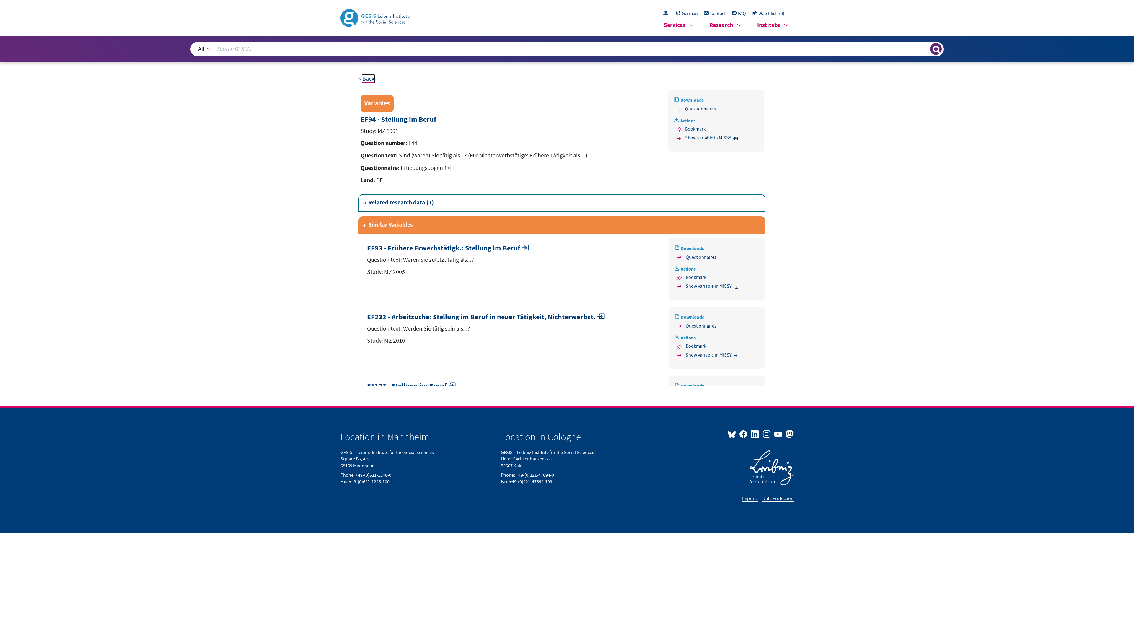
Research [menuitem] (721, 25)
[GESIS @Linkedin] (755, 434)
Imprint (750, 499)
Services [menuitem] (674, 25)
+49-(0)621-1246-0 (373, 475)
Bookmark (695, 129)
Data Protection (778, 499)
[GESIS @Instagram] (767, 434)
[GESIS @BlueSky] (733, 434)
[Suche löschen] (925, 49)
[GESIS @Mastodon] (789, 434)
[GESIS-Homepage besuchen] (375, 17)
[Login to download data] (667, 14)
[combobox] (567, 49)
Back (368, 79)
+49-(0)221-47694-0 (535, 475)
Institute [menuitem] (768, 25)
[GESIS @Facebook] (744, 434)
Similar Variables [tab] (390, 225)
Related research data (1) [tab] (401, 203)
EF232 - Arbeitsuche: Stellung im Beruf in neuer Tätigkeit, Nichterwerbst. (481, 317)
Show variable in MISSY (708, 138)
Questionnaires (700, 109)
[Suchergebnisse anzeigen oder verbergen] (936, 49)
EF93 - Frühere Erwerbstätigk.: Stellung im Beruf (443, 248)
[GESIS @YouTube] (778, 434)
